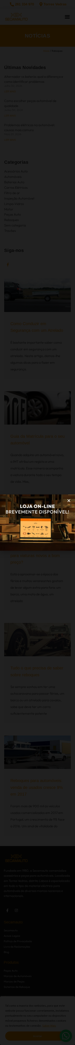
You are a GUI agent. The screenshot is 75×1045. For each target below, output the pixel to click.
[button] (69, 501)
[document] (37, 522)
